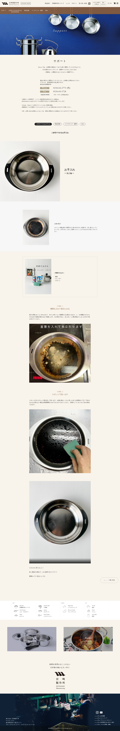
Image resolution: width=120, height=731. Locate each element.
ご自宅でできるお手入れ (15, 10)
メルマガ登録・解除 (105, 724)
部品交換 (26, 10)
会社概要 (102, 716)
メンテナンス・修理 (37, 10)
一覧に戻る (111, 580)
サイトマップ (103, 718)
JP (108, 3)
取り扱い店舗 (83, 3)
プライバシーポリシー (106, 720)
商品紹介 (47, 3)
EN (110, 3)
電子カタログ (103, 3)
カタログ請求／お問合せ (96, 3)
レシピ (68, 3)
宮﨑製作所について (58, 3)
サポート (74, 3)
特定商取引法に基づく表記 (107, 722)
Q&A (46, 10)
